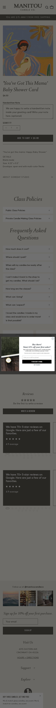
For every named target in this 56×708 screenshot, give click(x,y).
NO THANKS (37, 365)
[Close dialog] (53, 338)
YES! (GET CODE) (36, 362)
